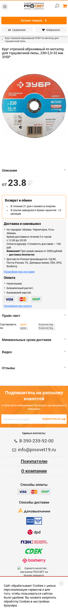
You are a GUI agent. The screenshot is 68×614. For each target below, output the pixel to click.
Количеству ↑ (47, 324)
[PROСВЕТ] (34, 6)
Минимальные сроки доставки (26, 339)
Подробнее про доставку (19, 271)
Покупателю (34, 461)
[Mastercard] (22, 299)
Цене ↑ (24, 324)
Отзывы (8, 368)
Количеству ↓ (47, 328)
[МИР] (36, 299)
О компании (34, 471)
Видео (7, 352)
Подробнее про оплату (18, 306)
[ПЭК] (34, 542)
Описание (9, 170)
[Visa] (9, 299)
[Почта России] (34, 521)
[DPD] (34, 532)
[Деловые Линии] (34, 510)
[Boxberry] (34, 560)
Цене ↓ (24, 328)
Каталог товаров (31, 20)
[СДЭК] (34, 551)
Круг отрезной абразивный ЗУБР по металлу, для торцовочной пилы (32, 40)
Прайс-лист (11, 315)
